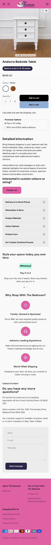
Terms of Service (10, 523)
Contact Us (33, 494)
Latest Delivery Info (11, 514)
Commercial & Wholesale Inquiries (37, 499)
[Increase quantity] (15, 101)
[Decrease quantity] (6, 101)
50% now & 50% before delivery (21, 127)
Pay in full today (14, 123)
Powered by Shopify (29, 538)
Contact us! (11, 190)
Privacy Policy (8, 518)
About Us (6, 491)
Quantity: (6, 96)
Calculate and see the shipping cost (19, 112)
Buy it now (34, 104)
